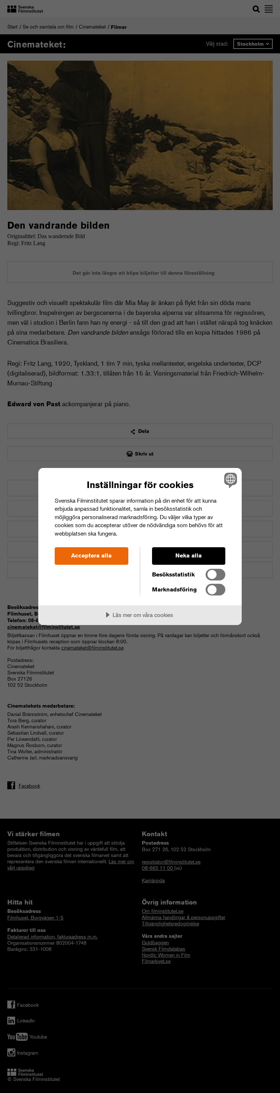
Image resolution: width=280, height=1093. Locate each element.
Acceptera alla (91, 555)
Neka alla (188, 555)
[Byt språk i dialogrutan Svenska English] (229, 480)
